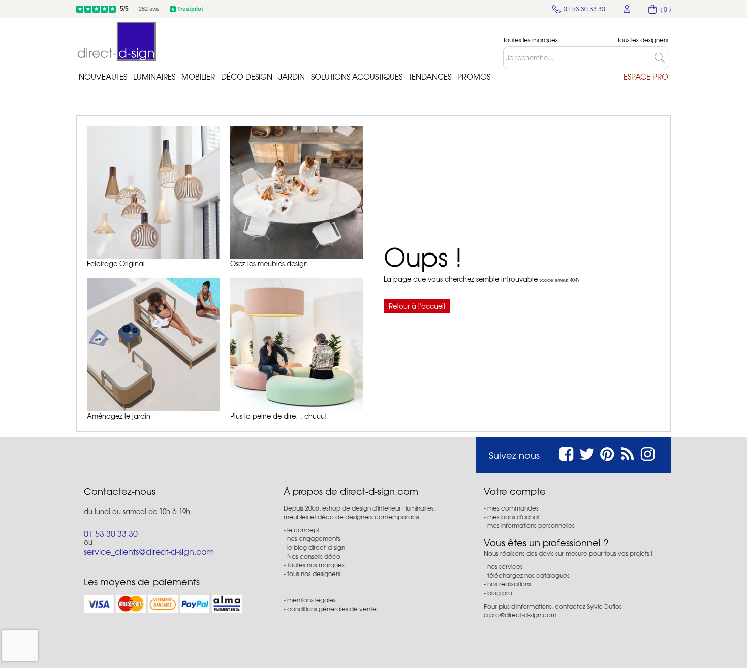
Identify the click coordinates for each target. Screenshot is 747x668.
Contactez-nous (119, 491)
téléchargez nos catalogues (528, 575)
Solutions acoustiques (356, 76)
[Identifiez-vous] (627, 9)
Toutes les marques (530, 40)
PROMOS (473, 76)
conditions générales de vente (332, 608)
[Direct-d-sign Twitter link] (587, 452)
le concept (303, 529)
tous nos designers (313, 573)
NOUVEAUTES (103, 76)
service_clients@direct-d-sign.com (149, 551)
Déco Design (246, 76)
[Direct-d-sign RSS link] (627, 452)
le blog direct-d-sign (316, 547)
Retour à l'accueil (417, 306)
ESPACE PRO (646, 76)
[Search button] (661, 57)
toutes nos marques (316, 564)
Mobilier (198, 76)
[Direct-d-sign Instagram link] (648, 452)
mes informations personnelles (531, 525)
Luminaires (154, 76)
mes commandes (513, 508)
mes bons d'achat (513, 516)
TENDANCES (430, 76)
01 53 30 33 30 (111, 533)
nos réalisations (509, 583)
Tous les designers (642, 40)
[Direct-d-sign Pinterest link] (607, 452)
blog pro (499, 592)
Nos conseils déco (313, 556)
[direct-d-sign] (117, 41)
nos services (505, 566)
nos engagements (313, 538)
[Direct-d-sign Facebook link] (566, 452)
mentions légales (311, 600)
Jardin (291, 76)
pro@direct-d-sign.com (522, 614)
